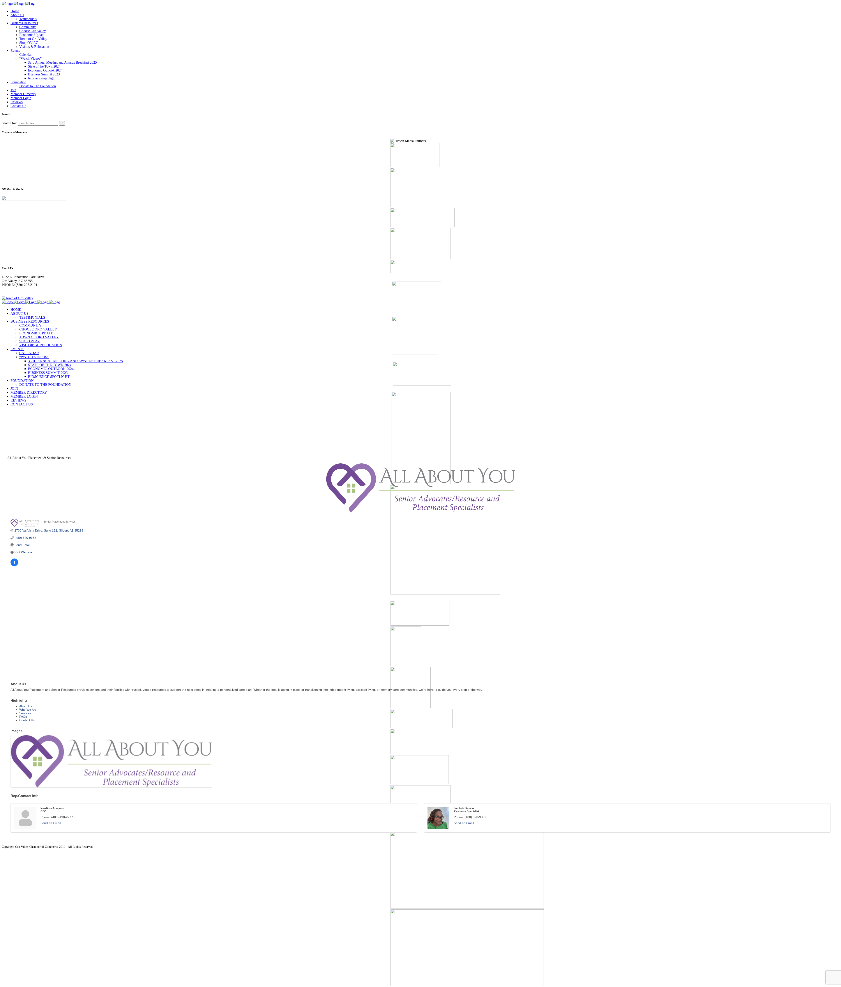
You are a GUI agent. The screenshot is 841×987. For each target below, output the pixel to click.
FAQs (23, 716)
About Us (25, 706)
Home (6, 420)
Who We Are (28, 709)
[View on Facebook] (14, 565)
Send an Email (51, 823)
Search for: (9, 123)
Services (25, 713)
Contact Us (27, 720)
